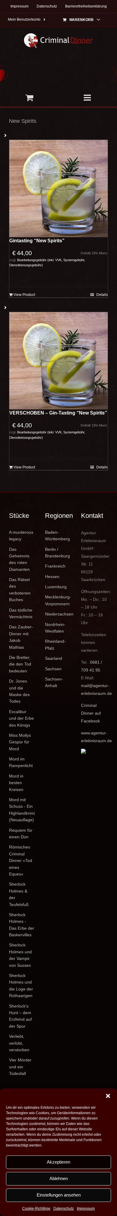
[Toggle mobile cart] (29, 98)
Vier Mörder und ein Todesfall (20, 1067)
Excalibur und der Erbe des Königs (21, 718)
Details (102, 295)
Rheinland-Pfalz (55, 644)
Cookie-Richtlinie (36, 1208)
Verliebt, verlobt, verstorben (19, 1043)
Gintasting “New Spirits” (36, 240)
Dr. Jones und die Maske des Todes (19, 691)
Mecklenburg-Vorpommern (58, 600)
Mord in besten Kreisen (16, 783)
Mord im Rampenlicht (21, 762)
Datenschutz (63, 1208)
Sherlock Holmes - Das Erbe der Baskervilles (21, 924)
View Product (24, 295)
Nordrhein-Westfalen (55, 627)
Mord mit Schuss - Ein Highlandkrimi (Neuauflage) (22, 809)
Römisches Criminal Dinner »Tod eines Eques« (20, 860)
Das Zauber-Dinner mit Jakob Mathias (21, 636)
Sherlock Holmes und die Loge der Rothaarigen (21, 985)
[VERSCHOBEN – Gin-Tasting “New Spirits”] (58, 360)
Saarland (53, 658)
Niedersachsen (58, 614)
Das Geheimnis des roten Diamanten (19, 559)
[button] (108, 1096)
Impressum (86, 1208)
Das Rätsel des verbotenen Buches (20, 589)
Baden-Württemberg (57, 535)
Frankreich (55, 566)
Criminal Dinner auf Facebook (91, 713)
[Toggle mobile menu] (87, 98)
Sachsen (53, 668)
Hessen (52, 576)
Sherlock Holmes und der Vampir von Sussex (20, 955)
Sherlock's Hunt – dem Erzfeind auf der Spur (20, 1016)
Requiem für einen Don (20, 833)
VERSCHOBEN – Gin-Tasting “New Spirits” (58, 412)
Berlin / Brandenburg (57, 552)
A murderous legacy (21, 535)
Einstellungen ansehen (59, 1194)
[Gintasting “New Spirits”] (58, 188)
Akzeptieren (58, 1161)
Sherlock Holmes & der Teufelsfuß (19, 894)
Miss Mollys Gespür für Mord (20, 742)
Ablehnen (59, 1178)
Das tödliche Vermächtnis (20, 613)
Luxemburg (56, 586)
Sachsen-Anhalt (54, 682)
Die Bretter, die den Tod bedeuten (20, 664)
